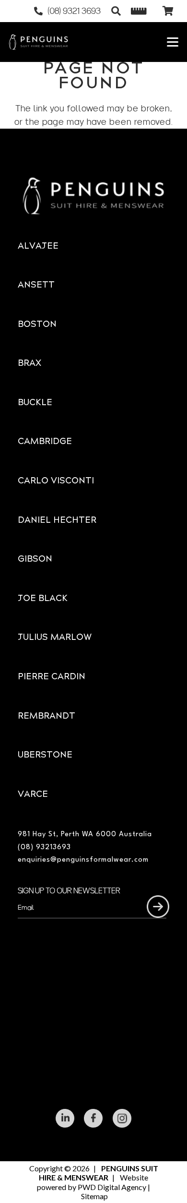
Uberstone (45, 755)
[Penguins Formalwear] (38, 42)
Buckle (35, 403)
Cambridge (45, 442)
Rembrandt (46, 716)
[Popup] (139, 11)
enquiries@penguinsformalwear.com (83, 860)
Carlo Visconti (56, 481)
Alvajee (38, 246)
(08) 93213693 (44, 847)
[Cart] (167, 11)
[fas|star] (65, 1119)
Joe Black (43, 599)
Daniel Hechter (57, 521)
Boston (37, 325)
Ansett (36, 285)
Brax (29, 364)
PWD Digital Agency (112, 1186)
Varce (33, 795)
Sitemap (94, 1196)
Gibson (35, 559)
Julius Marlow (55, 638)
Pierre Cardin (51, 677)
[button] (116, 11)
